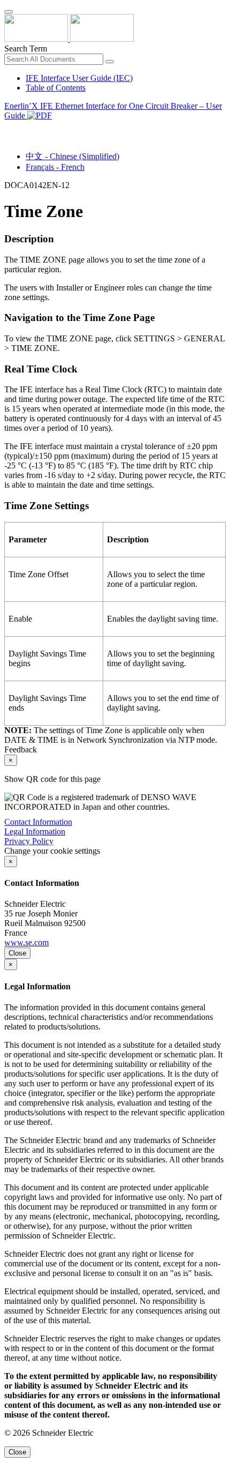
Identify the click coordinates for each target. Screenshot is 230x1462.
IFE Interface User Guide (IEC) (79, 78)
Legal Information (34, 831)
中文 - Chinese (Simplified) (72, 156)
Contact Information (38, 821)
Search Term (25, 48)
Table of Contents (56, 87)
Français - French (55, 166)
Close (17, 953)
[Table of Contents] (8, 127)
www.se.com (26, 942)
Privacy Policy (28, 841)
